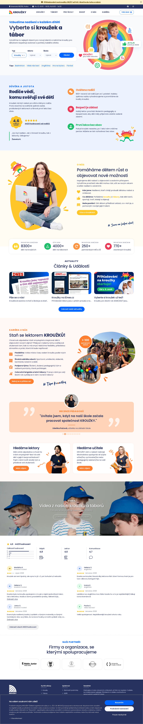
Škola (45, 51)
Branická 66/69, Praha (19, 6)
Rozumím (119, 702)
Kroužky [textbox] (17, 55)
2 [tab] (65, 434)
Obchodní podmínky (71, 690)
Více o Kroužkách (87, 212)
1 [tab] (63, 434)
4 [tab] (69, 434)
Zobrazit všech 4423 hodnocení (22, 627)
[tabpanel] (71, 412)
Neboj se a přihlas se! (21, 381)
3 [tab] (67, 434)
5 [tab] (71, 434)
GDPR (65, 693)
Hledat (67, 55)
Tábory (45, 693)
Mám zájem (21, 468)
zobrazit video (62, 517)
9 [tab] (78, 434)
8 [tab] (76, 434)
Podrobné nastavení (119, 709)
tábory (116, 197)
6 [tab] (73, 434)
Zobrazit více (12, 599)
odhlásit (98, 692)
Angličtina (46, 65)
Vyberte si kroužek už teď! (108, 297)
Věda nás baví (33, 65)
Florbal (70, 65)
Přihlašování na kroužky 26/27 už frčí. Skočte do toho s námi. (72, 2)
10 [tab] (80, 434)
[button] (55, 718)
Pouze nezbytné (119, 714)
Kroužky (45, 690)
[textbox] (35, 55)
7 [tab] (74, 434)
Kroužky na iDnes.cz (63, 297)
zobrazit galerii (82, 517)
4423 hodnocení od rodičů (37, 123)
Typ (13, 51)
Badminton (20, 65)
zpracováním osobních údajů (93, 694)
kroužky (107, 197)
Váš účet (125, 12)
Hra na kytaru (58, 65)
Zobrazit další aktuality (71, 309)
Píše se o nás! (16, 297)
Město (30, 51)
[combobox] (19, 55)
